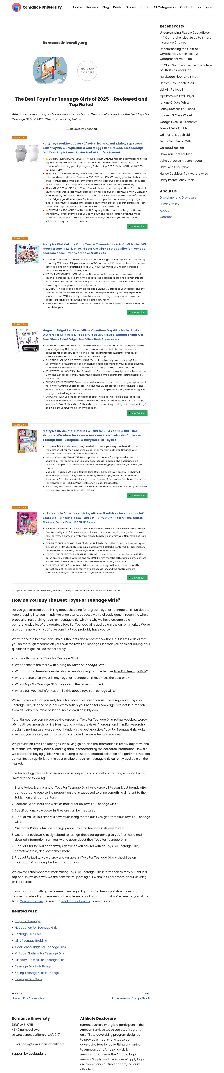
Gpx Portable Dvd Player (177, 96)
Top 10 (144, 7)
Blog (105, 7)
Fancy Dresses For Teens (177, 109)
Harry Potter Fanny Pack (177, 180)
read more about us (75, 901)
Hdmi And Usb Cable (174, 167)
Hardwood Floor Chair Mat (179, 77)
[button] (175, 7)
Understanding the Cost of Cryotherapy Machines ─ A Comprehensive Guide (179, 54)
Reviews (92, 7)
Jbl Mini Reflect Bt (172, 90)
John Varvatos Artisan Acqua (181, 161)
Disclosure (204, 7)
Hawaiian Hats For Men (176, 154)
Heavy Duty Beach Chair (177, 83)
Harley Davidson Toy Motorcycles (184, 174)
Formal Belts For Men (174, 128)
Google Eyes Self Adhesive (178, 122)
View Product (139, 226)
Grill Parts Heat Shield (175, 135)
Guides (131, 7)
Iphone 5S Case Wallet (176, 115)
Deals (117, 7)
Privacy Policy (169, 204)
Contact (186, 7)
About (164, 210)
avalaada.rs (37, 1054)
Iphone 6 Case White (175, 103)
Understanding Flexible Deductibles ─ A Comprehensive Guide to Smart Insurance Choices (185, 38)
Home (77, 7)
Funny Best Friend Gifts (176, 141)
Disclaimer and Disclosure (178, 198)
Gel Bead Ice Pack (172, 148)
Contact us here (31, 901)
